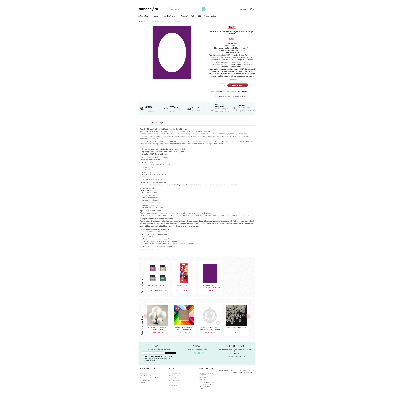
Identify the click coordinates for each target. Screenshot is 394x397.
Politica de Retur (174, 375)
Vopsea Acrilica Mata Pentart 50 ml (157, 286)
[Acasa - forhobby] (152, 9)
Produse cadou (210, 16)
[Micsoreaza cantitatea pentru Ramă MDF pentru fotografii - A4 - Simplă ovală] (217, 85)
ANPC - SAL (173, 385)
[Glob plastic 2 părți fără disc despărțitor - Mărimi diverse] (210, 315)
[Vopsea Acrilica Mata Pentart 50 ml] (157, 273)
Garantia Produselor (176, 378)
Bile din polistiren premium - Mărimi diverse (158, 328)
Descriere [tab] (144, 123)
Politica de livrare (145, 380)
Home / (141, 21)
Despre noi (143, 373)
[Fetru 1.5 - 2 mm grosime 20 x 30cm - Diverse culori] (184, 315)
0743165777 (236, 353)
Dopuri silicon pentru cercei (236, 328)
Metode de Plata (175, 373)
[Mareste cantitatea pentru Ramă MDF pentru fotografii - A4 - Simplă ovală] (224, 85)
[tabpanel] (172, 52)
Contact (142, 382)
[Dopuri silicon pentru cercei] (236, 315)
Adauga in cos (237, 85)
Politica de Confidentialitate (149, 378)
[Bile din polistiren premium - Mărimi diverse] (157, 315)
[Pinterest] (195, 353)
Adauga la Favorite (223, 96)
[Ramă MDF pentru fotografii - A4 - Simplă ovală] (172, 52)
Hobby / (145, 21)
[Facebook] (191, 353)
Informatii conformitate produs (150, 250)
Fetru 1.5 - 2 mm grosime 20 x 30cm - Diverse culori (184, 328)
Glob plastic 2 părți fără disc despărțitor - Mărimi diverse (210, 328)
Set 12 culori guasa (184, 286)
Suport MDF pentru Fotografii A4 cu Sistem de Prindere (210, 287)
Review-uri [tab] (157, 123)
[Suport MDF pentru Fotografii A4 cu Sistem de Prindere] (210, 273)
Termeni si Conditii (146, 375)
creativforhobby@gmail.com (236, 356)
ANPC (171, 382)
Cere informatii (240, 96)
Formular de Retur (175, 380)
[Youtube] (199, 353)
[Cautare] (204, 9)
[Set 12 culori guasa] (184, 273)
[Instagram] (203, 353)
